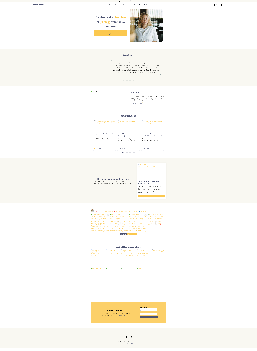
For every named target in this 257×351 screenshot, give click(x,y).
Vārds (142, 312)
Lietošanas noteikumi (133, 340)
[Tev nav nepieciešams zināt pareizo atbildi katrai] (100, 223)
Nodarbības (118, 5)
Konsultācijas (126, 5)
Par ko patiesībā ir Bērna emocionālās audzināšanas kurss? (152, 135)
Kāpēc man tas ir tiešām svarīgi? (103, 134)
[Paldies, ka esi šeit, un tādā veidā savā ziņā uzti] (157, 223)
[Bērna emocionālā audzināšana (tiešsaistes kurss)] (151, 171)
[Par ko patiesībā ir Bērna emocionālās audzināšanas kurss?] (152, 126)
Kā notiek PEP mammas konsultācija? (125, 135)
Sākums (110, 5)
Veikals (134, 5)
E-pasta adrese (144, 307)
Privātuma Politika (123, 340)
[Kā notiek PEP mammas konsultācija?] (128, 126)
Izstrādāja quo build (128, 343)
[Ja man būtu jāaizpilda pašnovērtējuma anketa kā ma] (119, 223)
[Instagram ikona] (131, 337)
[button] (91, 70)
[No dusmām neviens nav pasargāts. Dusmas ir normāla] (138, 223)
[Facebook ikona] (126, 337)
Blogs (140, 5)
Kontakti (136, 332)
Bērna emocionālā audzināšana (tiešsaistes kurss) (148, 182)
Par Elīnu (146, 5)
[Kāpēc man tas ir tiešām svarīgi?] (104, 126)
